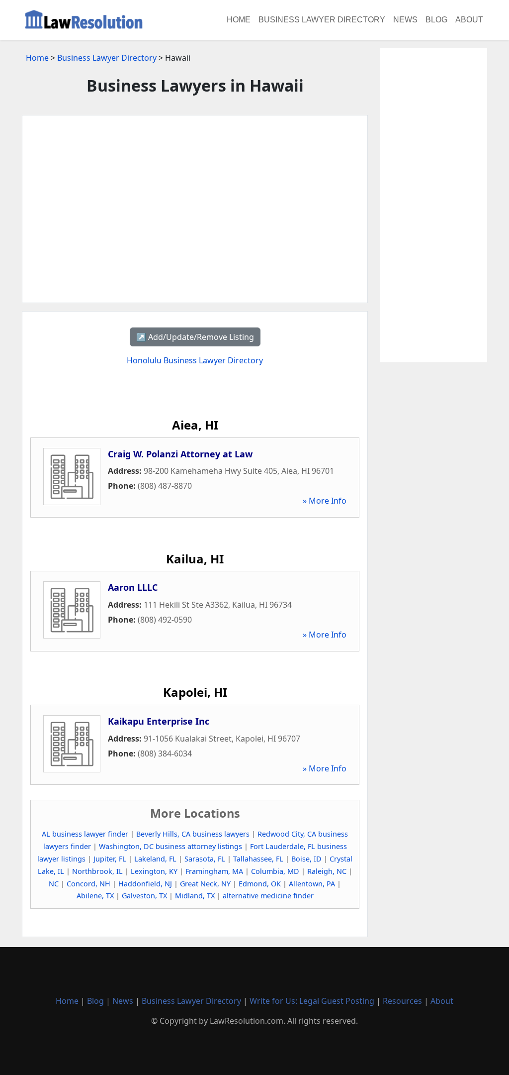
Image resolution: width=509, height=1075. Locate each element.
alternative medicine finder (268, 895)
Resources (402, 1000)
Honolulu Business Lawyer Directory (195, 360)
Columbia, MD (275, 871)
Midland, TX (195, 895)
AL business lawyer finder (85, 834)
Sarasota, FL (204, 858)
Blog (436, 19)
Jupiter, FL (109, 858)
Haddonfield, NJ (145, 883)
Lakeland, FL (155, 858)
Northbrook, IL (97, 871)
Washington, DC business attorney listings (170, 846)
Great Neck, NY (205, 883)
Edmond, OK (260, 883)
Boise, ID (306, 858)
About (469, 19)
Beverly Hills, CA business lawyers (193, 834)
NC (54, 883)
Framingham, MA (214, 871)
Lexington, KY (154, 871)
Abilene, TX (95, 895)
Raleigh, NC (326, 871)
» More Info (324, 500)
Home (239, 19)
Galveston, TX (144, 895)
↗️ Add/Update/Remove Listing (195, 336)
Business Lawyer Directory (321, 19)
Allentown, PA (312, 883)
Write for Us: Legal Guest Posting (312, 1000)
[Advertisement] (194, 209)
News (405, 19)
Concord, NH (88, 883)
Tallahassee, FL (258, 858)
